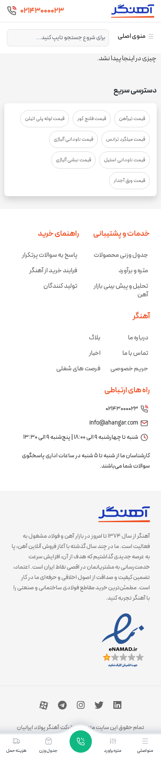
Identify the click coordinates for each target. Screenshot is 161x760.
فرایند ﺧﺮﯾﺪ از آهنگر (53, 271)
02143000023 (42, 11)
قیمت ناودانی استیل (124, 160)
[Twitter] (99, 705)
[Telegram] (62, 705)
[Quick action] (81, 741)
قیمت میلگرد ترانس (125, 139)
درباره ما (138, 338)
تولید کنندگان (60, 286)
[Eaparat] (44, 705)
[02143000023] (11, 10)
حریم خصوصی (129, 369)
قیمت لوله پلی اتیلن (44, 119)
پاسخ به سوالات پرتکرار (49, 255)
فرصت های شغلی (78, 369)
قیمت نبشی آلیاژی (73, 160)
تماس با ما (135, 353)
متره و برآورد (133, 271)
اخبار (94, 353)
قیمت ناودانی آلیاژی (73, 139)
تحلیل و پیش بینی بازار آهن (121, 290)
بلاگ (94, 338)
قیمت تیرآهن (132, 119)
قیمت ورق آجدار (129, 181)
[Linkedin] (117, 705)
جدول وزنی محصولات (121, 255)
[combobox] (58, 37)
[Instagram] (81, 705)
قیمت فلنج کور (91, 119)
